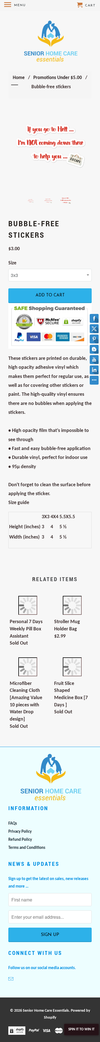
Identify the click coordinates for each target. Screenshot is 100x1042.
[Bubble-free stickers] (50, 148)
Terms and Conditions (26, 848)
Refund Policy (20, 840)
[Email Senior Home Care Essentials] (11, 979)
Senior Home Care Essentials (46, 1011)
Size (12, 263)
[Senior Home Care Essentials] (50, 41)
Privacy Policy (20, 832)
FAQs (12, 824)
